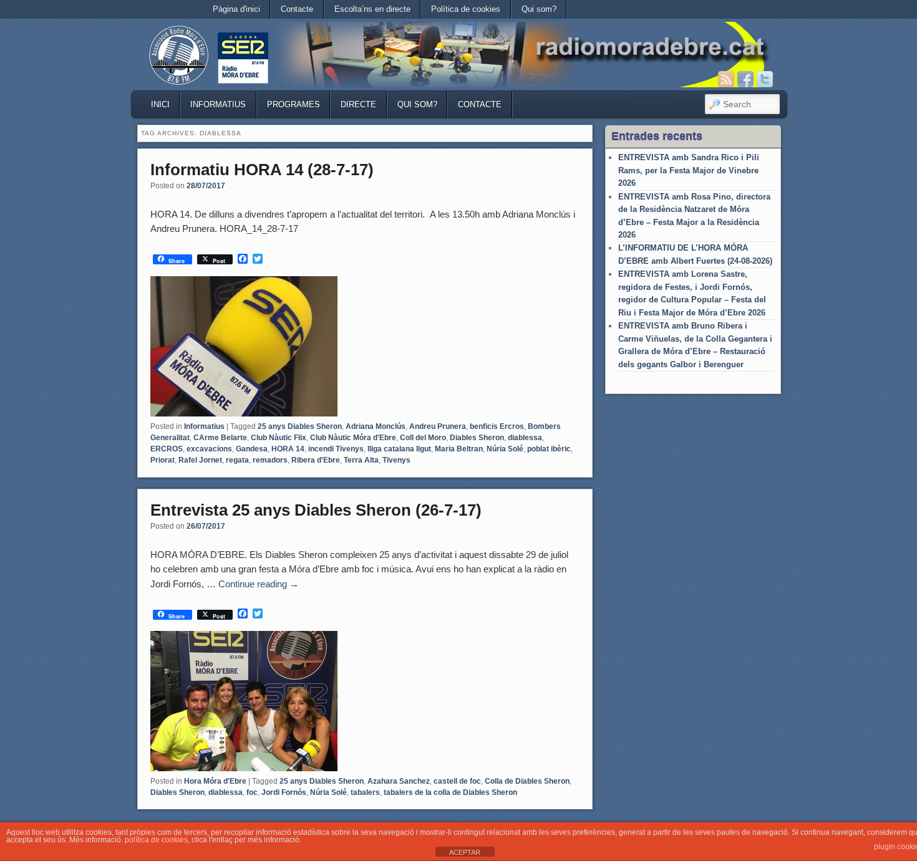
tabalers (365, 792)
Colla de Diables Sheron (527, 781)
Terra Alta (361, 460)
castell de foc (457, 781)
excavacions (209, 449)
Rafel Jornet (200, 460)
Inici (160, 104)
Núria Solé (505, 449)
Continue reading (258, 584)
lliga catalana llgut (399, 449)
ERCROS (166, 449)
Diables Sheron (477, 437)
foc (252, 792)
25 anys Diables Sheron (300, 426)
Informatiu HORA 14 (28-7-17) (262, 169)
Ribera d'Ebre (315, 460)
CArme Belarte (220, 437)
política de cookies (156, 839)
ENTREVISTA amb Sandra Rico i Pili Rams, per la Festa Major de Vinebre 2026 (688, 170)
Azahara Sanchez (398, 781)
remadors (270, 460)
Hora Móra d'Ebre (215, 781)
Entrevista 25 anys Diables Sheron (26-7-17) (316, 510)
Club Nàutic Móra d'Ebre (353, 437)
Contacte (297, 9)
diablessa (525, 437)
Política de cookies (465, 9)
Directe (358, 104)
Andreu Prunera (437, 426)
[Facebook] (745, 79)
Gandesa (252, 449)
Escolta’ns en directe (372, 9)
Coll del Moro (423, 437)
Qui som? (539, 9)
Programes (293, 104)
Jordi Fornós (283, 792)
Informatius (218, 104)
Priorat (162, 460)
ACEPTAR (464, 852)
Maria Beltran (459, 449)
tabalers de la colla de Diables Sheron (450, 792)
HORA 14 (287, 449)
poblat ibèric (549, 449)
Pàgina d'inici (236, 9)
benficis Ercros (497, 426)
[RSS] (726, 79)
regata (237, 460)
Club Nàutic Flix (278, 437)
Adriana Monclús (375, 426)
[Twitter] (765, 79)
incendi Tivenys (336, 449)
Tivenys (396, 460)
